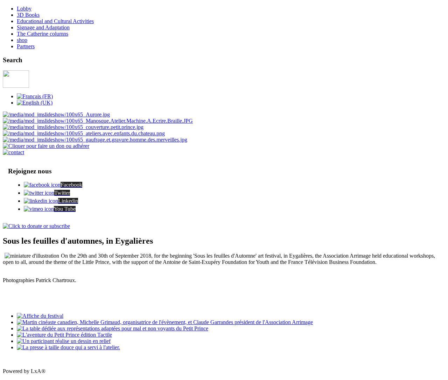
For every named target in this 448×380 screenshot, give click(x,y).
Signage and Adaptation (43, 27)
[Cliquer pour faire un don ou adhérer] (46, 146)
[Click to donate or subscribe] (36, 226)
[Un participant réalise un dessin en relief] (64, 341)
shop (22, 40)
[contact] (13, 152)
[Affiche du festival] (40, 316)
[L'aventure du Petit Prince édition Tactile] (64, 335)
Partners (26, 46)
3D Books (28, 15)
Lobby (24, 9)
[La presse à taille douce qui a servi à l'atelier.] (68, 347)
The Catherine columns (42, 34)
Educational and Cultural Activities (55, 21)
